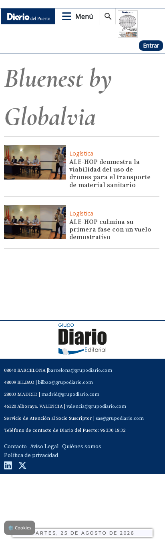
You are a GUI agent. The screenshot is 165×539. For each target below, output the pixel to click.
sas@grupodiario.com (120, 418)
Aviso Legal (44, 446)
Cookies (19, 528)
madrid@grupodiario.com (70, 394)
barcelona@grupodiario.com (80, 370)
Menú (84, 16)
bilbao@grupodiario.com (65, 382)
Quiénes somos (81, 446)
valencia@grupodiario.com (96, 406)
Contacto (15, 446)
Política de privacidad (31, 455)
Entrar (151, 45)
